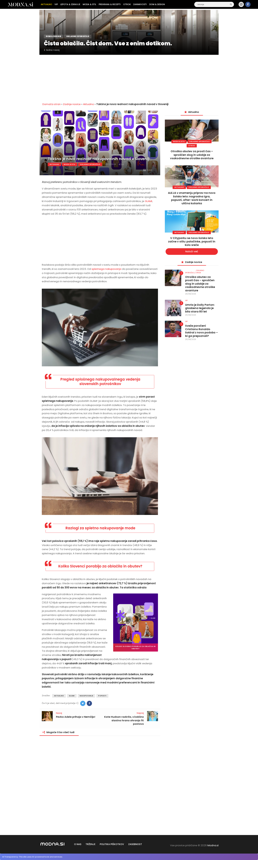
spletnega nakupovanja (106, 269)
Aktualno (88, 104)
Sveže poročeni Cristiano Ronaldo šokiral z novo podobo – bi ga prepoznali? (201, 331)
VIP (186, 300)
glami (72, 696)
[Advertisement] (129, 77)
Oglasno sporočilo (90, 164)
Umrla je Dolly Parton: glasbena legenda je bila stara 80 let (200, 308)
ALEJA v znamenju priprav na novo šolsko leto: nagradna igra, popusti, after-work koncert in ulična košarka (191, 198)
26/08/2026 (190, 294)
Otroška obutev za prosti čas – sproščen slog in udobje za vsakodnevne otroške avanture (192, 154)
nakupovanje (86, 696)
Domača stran (51, 104)
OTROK (191, 146)
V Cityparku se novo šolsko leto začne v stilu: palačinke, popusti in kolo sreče (191, 241)
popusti (102, 696)
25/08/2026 (190, 315)
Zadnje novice (72, 104)
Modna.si (213, 845)
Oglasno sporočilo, (194, 271)
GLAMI (148, 201)
